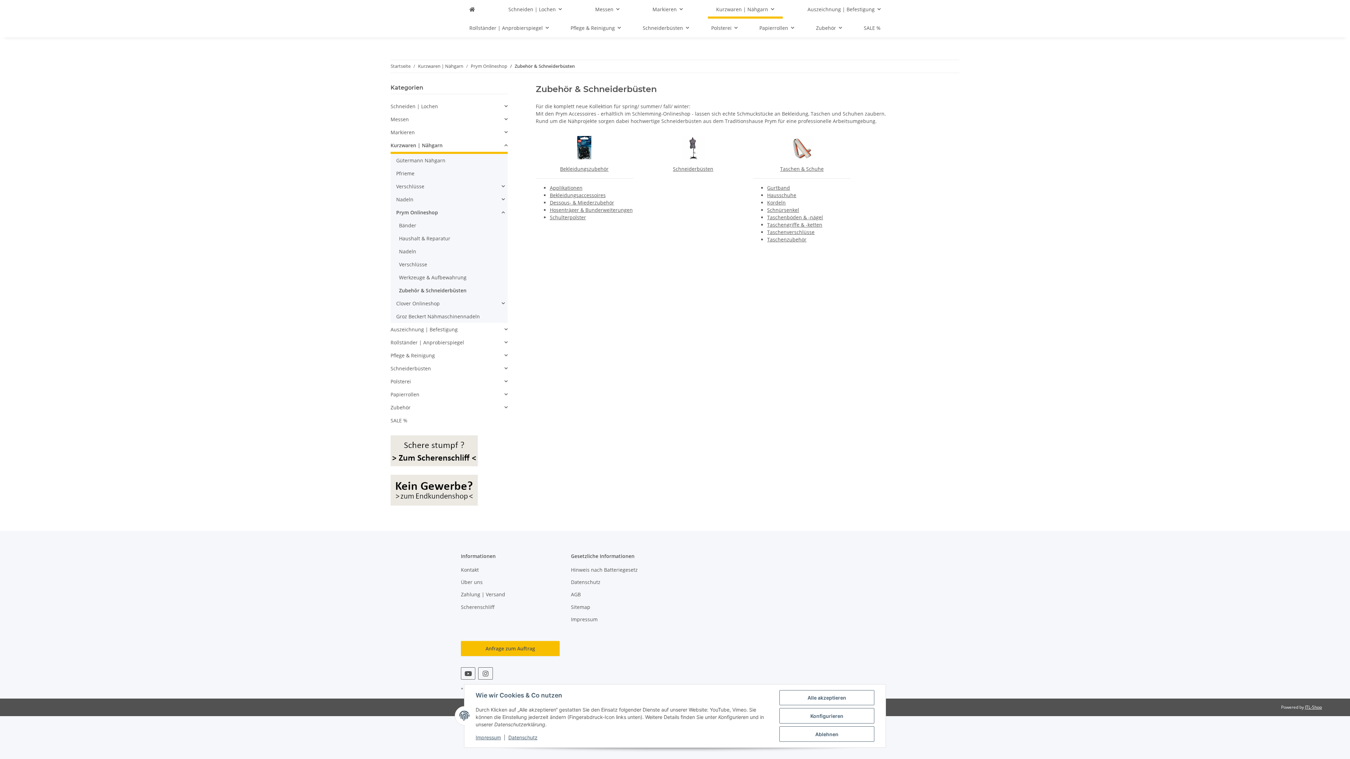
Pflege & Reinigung (413, 355)
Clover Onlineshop (418, 303)
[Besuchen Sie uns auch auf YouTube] (468, 673)
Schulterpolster (568, 217)
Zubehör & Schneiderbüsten (433, 290)
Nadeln (404, 199)
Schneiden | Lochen (414, 106)
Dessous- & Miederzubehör (582, 202)
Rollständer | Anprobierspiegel (427, 342)
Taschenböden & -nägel (795, 217)
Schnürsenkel (783, 210)
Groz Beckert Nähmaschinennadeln (438, 316)
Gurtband (778, 187)
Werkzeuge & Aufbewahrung (433, 277)
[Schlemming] (472, 9)
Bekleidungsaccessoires (578, 195)
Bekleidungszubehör (584, 169)
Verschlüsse (410, 186)
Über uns (472, 582)
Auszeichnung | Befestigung (424, 329)
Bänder (407, 225)
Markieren (403, 132)
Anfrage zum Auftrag (510, 648)
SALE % (399, 420)
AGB (576, 594)
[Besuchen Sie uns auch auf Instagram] (485, 673)
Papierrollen (405, 394)
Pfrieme (405, 173)
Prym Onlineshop (417, 212)
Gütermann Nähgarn (420, 160)
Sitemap (580, 607)
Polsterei (401, 381)
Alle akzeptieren (827, 698)
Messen (400, 119)
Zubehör (401, 407)
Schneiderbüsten (693, 169)
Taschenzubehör (786, 239)
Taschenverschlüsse (791, 232)
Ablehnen (826, 734)
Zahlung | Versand (483, 594)
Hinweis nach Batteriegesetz (604, 569)
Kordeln (776, 202)
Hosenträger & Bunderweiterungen (591, 210)
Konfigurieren (826, 716)
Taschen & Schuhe (802, 169)
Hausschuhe (781, 195)
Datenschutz (523, 737)
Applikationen (566, 187)
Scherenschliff (478, 607)
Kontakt (470, 569)
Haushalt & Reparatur (424, 238)
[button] (449, 106)
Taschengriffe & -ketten (794, 224)
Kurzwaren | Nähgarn (417, 145)
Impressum (488, 737)
